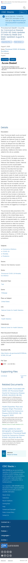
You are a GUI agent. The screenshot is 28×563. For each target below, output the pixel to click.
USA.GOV (10, 560)
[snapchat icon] (8, 555)
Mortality (5, 254)
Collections (5, 498)
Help (3, 506)
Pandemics (6, 256)
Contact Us (5, 515)
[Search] (24, 7)
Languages (5, 535)
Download (5, 59)
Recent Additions (7, 501)
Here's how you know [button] (6, 3)
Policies (3, 531)
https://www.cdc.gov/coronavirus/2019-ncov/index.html (15, 23)
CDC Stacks (8, 466)
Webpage (4, 293)
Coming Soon (6, 503)
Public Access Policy (8, 512)
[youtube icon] (2, 555)
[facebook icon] (2, 552)
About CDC (5, 527)
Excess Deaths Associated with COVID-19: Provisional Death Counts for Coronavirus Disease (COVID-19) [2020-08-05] (13, 392)
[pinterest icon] (5, 555)
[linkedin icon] (10, 552)
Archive (3, 540)
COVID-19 (6, 251)
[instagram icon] (8, 552)
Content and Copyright (8, 509)
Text (2, 284)
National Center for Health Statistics (12, 310)
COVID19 (4, 376)
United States (5, 301)
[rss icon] (10, 555)
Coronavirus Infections (9, 249)
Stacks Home (6, 495)
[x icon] (5, 552)
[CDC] (3, 7)
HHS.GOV (3, 560)
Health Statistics (6, 319)
